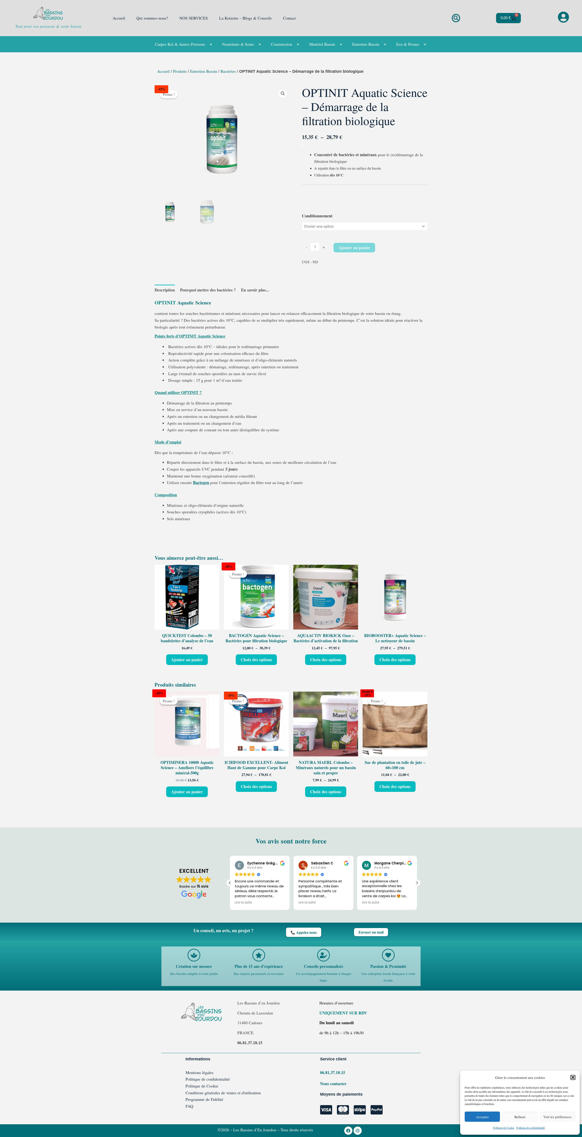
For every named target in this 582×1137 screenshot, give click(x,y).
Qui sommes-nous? (152, 18)
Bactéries (228, 71)
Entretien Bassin (365, 44)
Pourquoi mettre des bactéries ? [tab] (208, 290)
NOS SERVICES (193, 18)
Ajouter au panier (354, 248)
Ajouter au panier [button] (187, 660)
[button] (573, 1077)
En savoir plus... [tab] (255, 290)
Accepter (482, 1116)
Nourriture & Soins (238, 44)
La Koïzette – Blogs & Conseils (245, 18)
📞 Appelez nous (304, 932)
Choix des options (256, 660)
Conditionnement (317, 216)
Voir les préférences (557, 1116)
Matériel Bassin (322, 44)
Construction (281, 44)
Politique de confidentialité (530, 1127)
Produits (180, 71)
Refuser (519, 1116)
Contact (289, 18)
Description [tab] (165, 290)
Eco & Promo (407, 44)
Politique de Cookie (503, 1127)
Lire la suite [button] (243, 903)
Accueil (119, 18)
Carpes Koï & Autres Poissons (180, 44)
